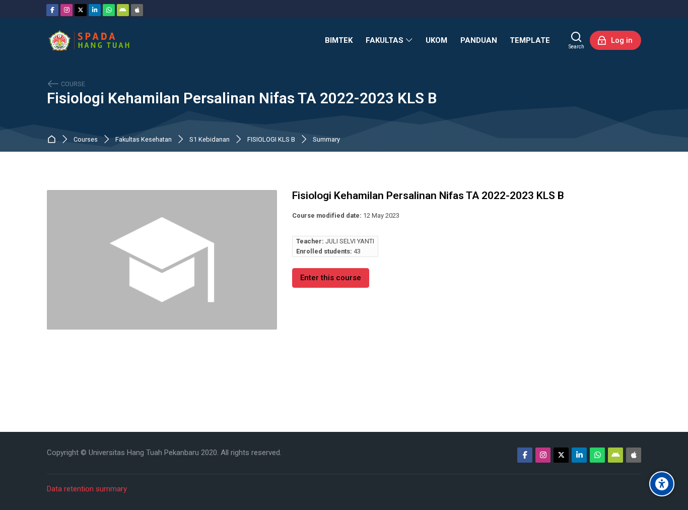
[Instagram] (66, 10)
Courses (86, 140)
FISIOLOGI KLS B (271, 140)
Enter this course (330, 277)
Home (53, 140)
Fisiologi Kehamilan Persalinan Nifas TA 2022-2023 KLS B (242, 98)
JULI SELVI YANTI (349, 241)
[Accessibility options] (661, 483)
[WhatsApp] (109, 10)
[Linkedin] (95, 10)
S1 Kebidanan (209, 140)
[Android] (123, 10)
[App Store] (137, 10)
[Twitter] (81, 10)
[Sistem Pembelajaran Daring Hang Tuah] (88, 40)
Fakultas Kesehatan (143, 140)
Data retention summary (87, 488)
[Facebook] (52, 10)
